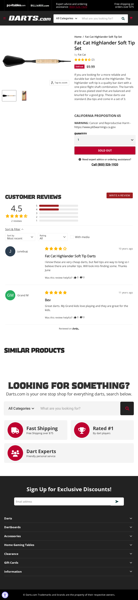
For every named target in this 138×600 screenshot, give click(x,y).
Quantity (80, 133)
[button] (84, 59)
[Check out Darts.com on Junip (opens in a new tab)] (75, 328)
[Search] (123, 18)
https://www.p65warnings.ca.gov (95, 127)
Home (78, 36)
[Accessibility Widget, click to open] (5, 595)
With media (82, 237)
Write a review (119, 195)
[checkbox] (85, 237)
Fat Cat (82, 54)
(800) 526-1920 (78, 6)
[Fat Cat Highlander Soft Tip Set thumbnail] (9, 95)
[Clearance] (69, 553)
